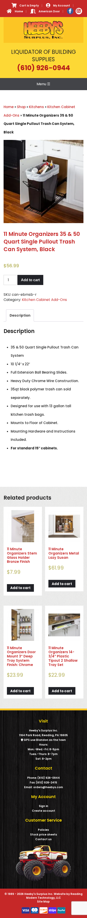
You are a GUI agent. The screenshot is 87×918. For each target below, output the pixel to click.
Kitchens (36, 106)
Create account (43, 811)
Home (9, 106)
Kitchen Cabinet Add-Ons (44, 299)
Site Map (43, 901)
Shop (21, 106)
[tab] (20, 315)
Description (20, 315)
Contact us (43, 839)
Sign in (43, 806)
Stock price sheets (43, 834)
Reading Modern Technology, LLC (54, 896)
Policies (43, 830)
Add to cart (30, 280)
